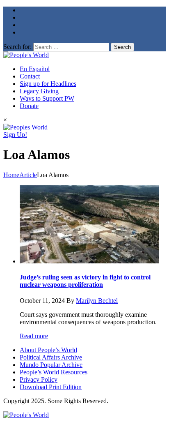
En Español (35, 68)
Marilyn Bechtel (97, 300)
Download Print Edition (51, 386)
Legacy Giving (39, 91)
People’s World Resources (53, 372)
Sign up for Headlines (48, 83)
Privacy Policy (38, 379)
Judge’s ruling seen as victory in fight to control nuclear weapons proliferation (85, 281)
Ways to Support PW (47, 98)
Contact (30, 76)
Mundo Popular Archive (51, 364)
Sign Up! (15, 134)
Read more (34, 335)
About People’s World (48, 349)
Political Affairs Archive (51, 357)
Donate (29, 105)
